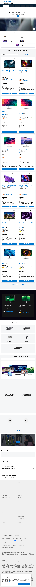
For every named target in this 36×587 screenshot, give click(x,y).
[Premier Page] (10, 284)
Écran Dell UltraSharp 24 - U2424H (25, 260)
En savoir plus (18, 442)
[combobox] (21, 1)
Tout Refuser (21, 583)
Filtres (27, 54)
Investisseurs (20, 510)
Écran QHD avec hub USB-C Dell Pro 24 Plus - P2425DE (25, 306)
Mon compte (19, 484)
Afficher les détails (9, 93)
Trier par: (2, 53)
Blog (18, 524)
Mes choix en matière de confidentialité (8, 540)
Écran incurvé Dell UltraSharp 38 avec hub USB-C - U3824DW (9, 186)
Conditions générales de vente (16, 538)
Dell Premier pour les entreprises (14, 535)
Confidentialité (25, 538)
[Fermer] (30, 575)
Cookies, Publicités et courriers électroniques (24, 540)
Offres (2, 512)
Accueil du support (4, 495)
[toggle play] (34, 29)
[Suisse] (2, 3)
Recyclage (19, 514)
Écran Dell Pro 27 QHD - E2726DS (8, 260)
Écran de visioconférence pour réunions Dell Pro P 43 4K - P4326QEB (8, 71)
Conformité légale (4, 542)
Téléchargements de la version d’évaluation (24, 531)
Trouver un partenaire (5, 524)
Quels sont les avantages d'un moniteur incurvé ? (9, 468)
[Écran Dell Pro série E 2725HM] (10, 299)
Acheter (18, 15)
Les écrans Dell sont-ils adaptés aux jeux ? (8, 466)
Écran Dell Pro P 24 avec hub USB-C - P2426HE (26, 223)
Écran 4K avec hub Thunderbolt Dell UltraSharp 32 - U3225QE (9, 223)
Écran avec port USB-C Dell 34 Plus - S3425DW (9, 110)
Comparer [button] (14, 58)
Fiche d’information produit (8, 79)
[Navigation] (1, 1)
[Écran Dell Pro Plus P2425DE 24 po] (26, 299)
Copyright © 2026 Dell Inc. (6, 538)
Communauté (20, 495)
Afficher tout (18, 286)
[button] (33, 1)
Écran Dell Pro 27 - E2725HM (7, 305)
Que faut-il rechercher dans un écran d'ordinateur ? (9, 461)
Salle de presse (20, 512)
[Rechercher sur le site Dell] (30, 1)
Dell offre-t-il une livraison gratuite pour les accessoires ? (10, 477)
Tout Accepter (27, 583)
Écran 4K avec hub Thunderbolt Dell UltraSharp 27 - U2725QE (26, 149)
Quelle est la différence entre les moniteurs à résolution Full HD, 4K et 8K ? (12, 473)
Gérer (6, 583)
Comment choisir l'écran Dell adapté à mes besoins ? (9, 475)
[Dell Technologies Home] (6, 1)
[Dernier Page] (26, 284)
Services (3, 510)
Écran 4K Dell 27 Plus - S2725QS (25, 110)
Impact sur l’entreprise (21, 516)
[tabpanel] (18, 386)
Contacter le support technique (6, 497)
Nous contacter (20, 497)
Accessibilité (11, 542)
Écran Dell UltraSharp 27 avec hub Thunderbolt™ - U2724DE (25, 186)
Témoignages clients (21, 518)
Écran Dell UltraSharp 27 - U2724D (25, 70)
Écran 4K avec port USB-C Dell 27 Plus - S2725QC (8, 149)
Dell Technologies (4, 535)
